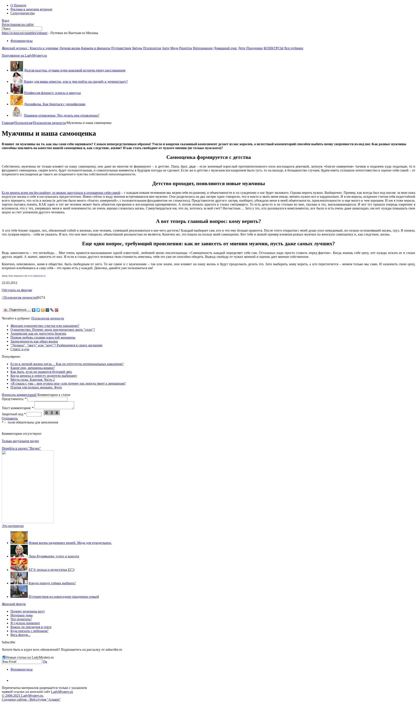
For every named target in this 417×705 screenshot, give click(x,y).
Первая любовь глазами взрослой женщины (42, 337)
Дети (241, 48)
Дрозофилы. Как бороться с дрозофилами (54, 104)
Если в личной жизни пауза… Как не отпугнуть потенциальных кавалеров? (67, 364)
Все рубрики (293, 48)
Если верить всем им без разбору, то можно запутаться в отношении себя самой (61, 192)
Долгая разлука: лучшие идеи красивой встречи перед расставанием (74, 70)
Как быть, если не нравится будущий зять (41, 372)
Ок (45, 661)
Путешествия (121, 48)
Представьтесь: (14, 399)
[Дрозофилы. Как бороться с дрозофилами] (16, 104)
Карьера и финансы (95, 48)
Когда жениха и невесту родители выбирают (43, 375)
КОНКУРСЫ (273, 48)
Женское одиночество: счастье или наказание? (44, 326)
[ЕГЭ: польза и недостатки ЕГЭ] (19, 570)
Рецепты (185, 48)
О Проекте (18, 5)
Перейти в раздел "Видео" (21, 448)
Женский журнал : (15, 48)
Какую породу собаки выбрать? (52, 583)
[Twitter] (38, 310)
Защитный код (14, 414)
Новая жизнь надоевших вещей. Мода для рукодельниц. (70, 543)
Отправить (10, 418)
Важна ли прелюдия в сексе (30, 627)
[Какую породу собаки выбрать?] (19, 583)
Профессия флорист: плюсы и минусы (52, 93)
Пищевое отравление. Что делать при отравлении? (61, 115)
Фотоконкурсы (21, 41)
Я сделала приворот (25, 623)
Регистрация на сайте (18, 24)
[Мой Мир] (47, 310)
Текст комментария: (18, 408)
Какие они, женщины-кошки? (32, 368)
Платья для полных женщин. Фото (36, 387)
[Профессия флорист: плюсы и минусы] (16, 93)
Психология (152, 48)
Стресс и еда (19, 349)
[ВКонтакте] (33, 310)
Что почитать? (21, 619)
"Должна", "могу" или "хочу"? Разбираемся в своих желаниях (56, 345)
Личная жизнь (69, 48)
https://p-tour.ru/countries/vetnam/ (25, 33)
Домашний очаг (225, 48)
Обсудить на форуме (17, 290)
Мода (174, 48)
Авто (165, 48)
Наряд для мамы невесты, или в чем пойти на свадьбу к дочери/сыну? (76, 81)
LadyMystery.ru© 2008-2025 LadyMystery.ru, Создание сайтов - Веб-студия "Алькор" (37, 695)
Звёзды (137, 48)
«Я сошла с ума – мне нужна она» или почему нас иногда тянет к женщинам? (68, 383)
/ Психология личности (19, 297)
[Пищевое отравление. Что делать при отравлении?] (16, 115)
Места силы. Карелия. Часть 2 (32, 379)
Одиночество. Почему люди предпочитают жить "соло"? (52, 329)
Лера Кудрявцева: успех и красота (54, 556)
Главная (7, 123)
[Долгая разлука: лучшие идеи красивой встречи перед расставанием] (16, 70)
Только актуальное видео (20, 441)
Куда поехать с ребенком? (29, 631)
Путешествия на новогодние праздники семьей (64, 596)
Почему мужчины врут (27, 611)
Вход (5, 20)
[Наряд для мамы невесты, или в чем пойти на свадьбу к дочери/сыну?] (16, 81)
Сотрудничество (22, 13)
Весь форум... (20, 635)
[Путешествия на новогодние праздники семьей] (19, 596)
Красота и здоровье (44, 48)
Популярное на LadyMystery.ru (24, 55)
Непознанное (203, 48)
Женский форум (14, 604)
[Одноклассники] (43, 310)
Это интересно (13, 526)
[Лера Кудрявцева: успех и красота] (19, 556)
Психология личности (49, 123)
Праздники (254, 48)
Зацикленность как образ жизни (34, 341)
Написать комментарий (19, 395)
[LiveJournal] (52, 310)
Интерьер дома (21, 615)
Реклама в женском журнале (31, 9)
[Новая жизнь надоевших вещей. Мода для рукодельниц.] (19, 543)
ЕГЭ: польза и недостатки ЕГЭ (51, 570)
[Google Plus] (56, 310)
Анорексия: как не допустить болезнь (38, 333)
